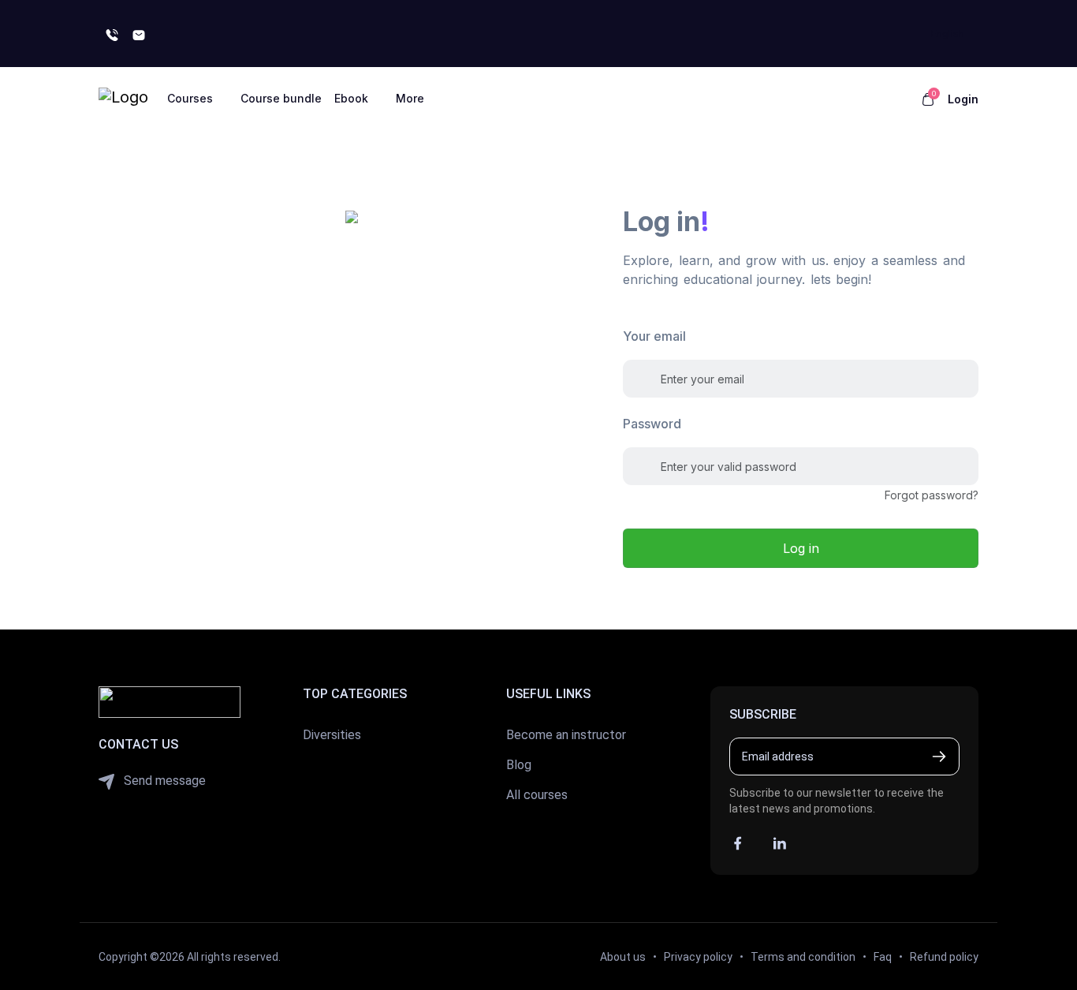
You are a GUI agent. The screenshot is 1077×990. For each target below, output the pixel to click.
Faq (883, 957)
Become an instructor (566, 734)
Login (963, 99)
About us (623, 957)
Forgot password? (931, 495)
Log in (801, 548)
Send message (163, 780)
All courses (537, 794)
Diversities (332, 734)
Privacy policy (698, 957)
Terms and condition (803, 957)
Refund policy (944, 957)
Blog (518, 764)
